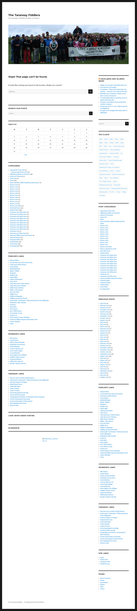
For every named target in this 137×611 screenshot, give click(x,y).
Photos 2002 (14, 185)
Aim (110, 146)
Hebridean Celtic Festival (18, 302)
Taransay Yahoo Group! (17, 395)
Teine (12, 324)
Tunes (118, 192)
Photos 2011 (14, 204)
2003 (111, 139)
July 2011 (103, 322)
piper (115, 181)
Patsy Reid (13, 307)
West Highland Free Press (18, 403)
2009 (117, 142)
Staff (101, 587)
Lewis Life (13, 178)
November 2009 (105, 350)
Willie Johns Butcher (16, 361)
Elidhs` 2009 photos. (16, 290)
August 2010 (104, 333)
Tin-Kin (112, 192)
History (118, 171)
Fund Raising (103, 171)
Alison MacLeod (119, 146)
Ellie (112, 164)
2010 (122, 142)
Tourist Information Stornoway (20, 399)
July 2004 (103, 367)
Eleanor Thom (104, 164)
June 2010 (103, 337)
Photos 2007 (14, 195)
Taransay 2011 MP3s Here (18, 233)
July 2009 (103, 358)
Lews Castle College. (16, 351)
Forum (102, 580)
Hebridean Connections (17, 344)
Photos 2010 (14, 202)
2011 (100, 146)
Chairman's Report (105, 157)
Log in (102, 557)
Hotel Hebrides (15, 346)
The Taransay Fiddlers (24, 15)
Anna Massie (14, 267)
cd (121, 153)
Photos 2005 (14, 191)
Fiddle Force (14, 294)
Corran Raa (102, 160)
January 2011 (104, 331)
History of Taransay (16, 176)
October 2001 (104, 377)
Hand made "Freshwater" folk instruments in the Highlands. (29, 300)
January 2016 (104, 308)
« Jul (25, 155)
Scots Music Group (16, 313)
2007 (106, 142)
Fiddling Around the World (18, 298)
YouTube (102, 195)
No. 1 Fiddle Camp (105, 181)
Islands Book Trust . (16, 384)
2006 (101, 142)
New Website (114, 178)
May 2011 (103, 324)
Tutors (102, 589)
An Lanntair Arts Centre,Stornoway (21, 262)
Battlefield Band (15, 269)
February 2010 (104, 343)
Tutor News (13, 244)
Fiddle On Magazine (16, 296)
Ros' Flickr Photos (16, 311)
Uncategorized (14, 246)
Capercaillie (13, 277)
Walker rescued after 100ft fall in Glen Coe (113, 85)
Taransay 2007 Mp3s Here (18, 223)
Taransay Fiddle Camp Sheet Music (21, 235)
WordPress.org (105, 564)
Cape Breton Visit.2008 (17, 170)
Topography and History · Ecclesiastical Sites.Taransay (27, 397)
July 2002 (103, 375)
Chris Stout (13, 281)
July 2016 (103, 303)
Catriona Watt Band (16, 279)
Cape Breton (103, 153)
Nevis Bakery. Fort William (18, 355)
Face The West (14, 292)
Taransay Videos (15, 240)
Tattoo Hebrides (15, 321)
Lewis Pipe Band (15, 386)
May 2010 (103, 339)
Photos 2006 (14, 193)
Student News (14, 210)
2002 (106, 139)
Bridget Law (14, 275)
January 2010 (104, 345)
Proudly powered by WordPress (34, 602)
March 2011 (104, 327)
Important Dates (104, 174)
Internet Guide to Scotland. (18, 382)
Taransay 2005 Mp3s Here (18, 218)
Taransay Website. (16, 359)
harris (112, 171)
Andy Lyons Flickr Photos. (18, 265)
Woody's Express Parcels (18, 363)
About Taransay (105, 578)
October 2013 (104, 312)
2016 (105, 146)
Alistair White (14, 260)
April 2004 (103, 369)
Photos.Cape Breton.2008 (20, 172)
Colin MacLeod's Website (18, 286)
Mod (100, 178)
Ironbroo (13, 305)
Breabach (13, 273)
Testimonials (14, 242)
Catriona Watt (114, 153)
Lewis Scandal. (14, 388)
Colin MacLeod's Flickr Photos (19, 284)
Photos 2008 (14, 197)
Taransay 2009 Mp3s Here (18, 227)
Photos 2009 (14, 199)
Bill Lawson (13, 338)
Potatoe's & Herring (105, 185)
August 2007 (104, 360)
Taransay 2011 (14, 231)
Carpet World (14, 340)
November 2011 (105, 316)
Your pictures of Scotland (108, 87)
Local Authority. (15, 353)
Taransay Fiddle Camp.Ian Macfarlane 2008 (23, 319)
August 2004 (104, 364)
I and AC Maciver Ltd (16, 349)
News (11, 180)
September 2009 (105, 354)
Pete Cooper (13, 309)
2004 (116, 139)
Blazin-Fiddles (14, 271)
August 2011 (104, 320)
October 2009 (104, 352)
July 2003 (103, 373)
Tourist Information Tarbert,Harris (21, 401)
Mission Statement (118, 174)
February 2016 (104, 305)
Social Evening (104, 188)
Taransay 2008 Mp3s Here (18, 225)
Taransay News (15, 237)
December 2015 (105, 310)
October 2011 (104, 318)
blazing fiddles (115, 149)
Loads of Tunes (15, 390)
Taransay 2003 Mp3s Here (18, 214)
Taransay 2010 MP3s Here (18, 229)
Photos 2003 (14, 187)
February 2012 (104, 314)
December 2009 (105, 348)
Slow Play (117, 185)
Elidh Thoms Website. (17, 288)
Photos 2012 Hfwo (16, 206)
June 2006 (103, 362)
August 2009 (104, 356)
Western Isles (14, 405)
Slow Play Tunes (15, 208)
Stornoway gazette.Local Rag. (19, 393)
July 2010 (103, 335)
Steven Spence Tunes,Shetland (20, 317)
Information (104, 582)
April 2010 (103, 341)
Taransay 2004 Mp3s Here (18, 216)
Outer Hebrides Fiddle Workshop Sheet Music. (24, 183)
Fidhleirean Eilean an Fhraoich (19, 174)
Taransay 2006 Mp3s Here (18, 221)
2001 (100, 139)
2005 (121, 139)
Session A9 (13, 315)
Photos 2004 (14, 189)
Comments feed (105, 562)
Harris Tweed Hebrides (17, 342)
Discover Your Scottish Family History (22, 378)
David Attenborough (115, 160)
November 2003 (105, 371)
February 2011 (104, 329)
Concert (116, 157)
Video (124, 192)
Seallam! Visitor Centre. (17, 357)
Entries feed (104, 559)
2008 (111, 142)
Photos (102, 584)
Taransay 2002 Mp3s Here (18, 212)
